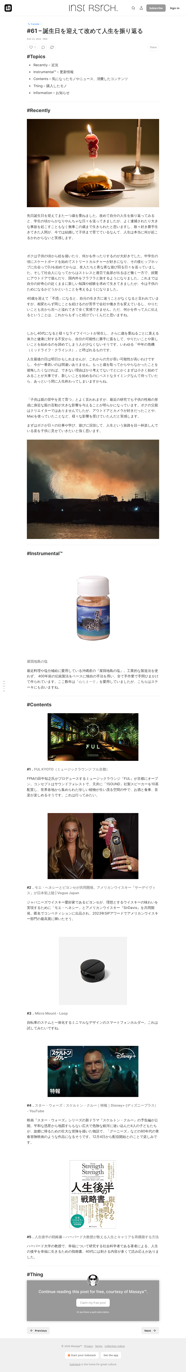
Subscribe (156, 8)
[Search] (133, 8)
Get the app (111, 1355)
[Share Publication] (141, 8)
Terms (98, 1346)
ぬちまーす (87, 682)
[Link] (22, 56)
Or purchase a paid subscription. (93, 1312)
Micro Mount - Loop (51, 1013)
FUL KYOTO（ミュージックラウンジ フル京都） (72, 769)
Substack (75, 1364)
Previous (41, 1330)
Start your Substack (83, 1355)
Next (147, 1330)
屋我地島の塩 (37, 661)
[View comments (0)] (43, 47)
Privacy (88, 1346)
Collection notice (115, 1346)
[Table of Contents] (4, 686)
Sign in (174, 8)
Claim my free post (93, 1303)
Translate (35, 24)
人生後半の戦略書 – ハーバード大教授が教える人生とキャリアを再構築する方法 (97, 1237)
